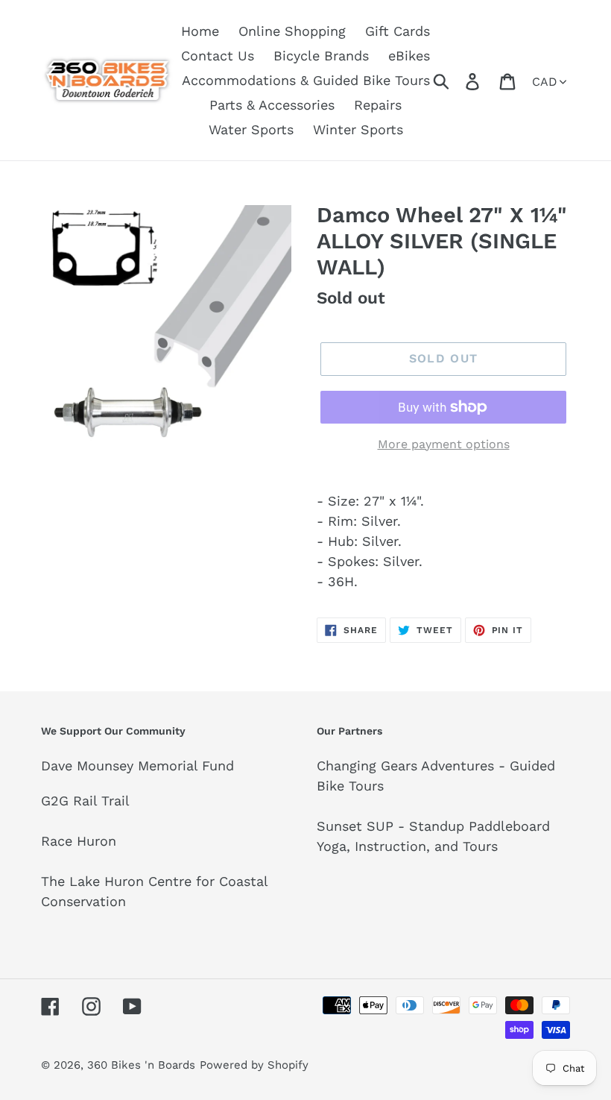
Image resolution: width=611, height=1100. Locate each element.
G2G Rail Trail (85, 800)
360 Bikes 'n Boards (141, 1065)
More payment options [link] (444, 444)
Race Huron (78, 841)
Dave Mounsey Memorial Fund (137, 765)
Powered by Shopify (254, 1065)
